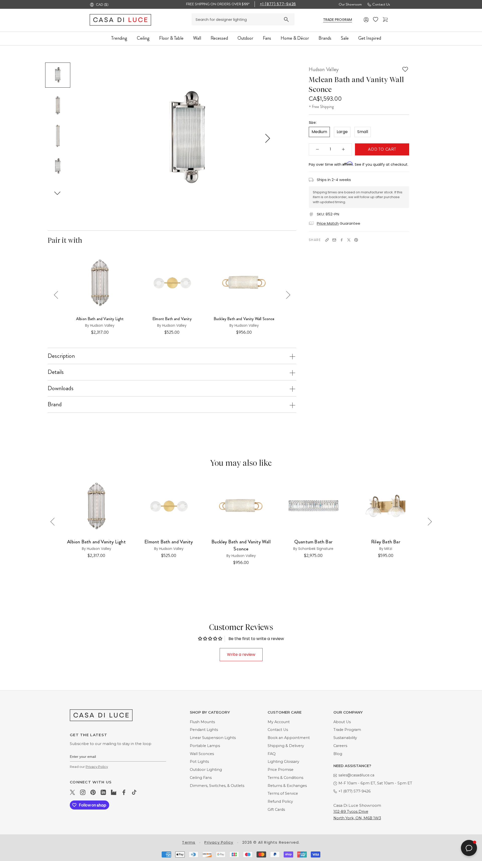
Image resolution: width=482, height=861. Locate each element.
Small (362, 132)
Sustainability (345, 737)
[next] (266, 138)
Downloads (61, 388)
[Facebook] (341, 240)
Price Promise (280, 769)
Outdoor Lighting (206, 769)
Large (342, 132)
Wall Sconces (202, 754)
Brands (325, 38)
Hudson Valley (324, 69)
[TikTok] (134, 792)
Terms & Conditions (285, 777)
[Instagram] (82, 792)
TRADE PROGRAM (337, 19)
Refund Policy (280, 801)
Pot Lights (199, 761)
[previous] (107, 138)
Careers (340, 745)
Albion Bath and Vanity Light (100, 319)
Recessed (219, 38)
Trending (119, 38)
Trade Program (347, 729)
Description (61, 356)
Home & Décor (295, 38)
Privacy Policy (97, 767)
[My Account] (366, 20)
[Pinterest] (356, 240)
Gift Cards (276, 809)
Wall (197, 38)
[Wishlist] (376, 20)
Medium (319, 132)
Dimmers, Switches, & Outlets (217, 785)
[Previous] (58, 295)
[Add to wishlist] (405, 69)
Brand (55, 404)
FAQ (272, 754)
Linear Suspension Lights (213, 737)
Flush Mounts (202, 722)
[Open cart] (386, 19)
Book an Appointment (289, 737)
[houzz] (113, 792)
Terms (188, 842)
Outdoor (245, 38)
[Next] (286, 295)
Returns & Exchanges (287, 785)
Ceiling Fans (201, 777)
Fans (267, 38)
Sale (345, 38)
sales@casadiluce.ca (356, 775)
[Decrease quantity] (317, 149)
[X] (349, 240)
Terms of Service (283, 793)
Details (56, 372)
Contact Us (381, 4)
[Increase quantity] (343, 149)
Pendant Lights (204, 729)
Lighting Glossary (283, 761)
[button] (57, 193)
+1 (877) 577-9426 (278, 4)
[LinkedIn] (103, 792)
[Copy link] (327, 240)
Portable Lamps (205, 745)
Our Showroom (350, 4)
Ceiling (143, 38)
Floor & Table (171, 38)
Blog (337, 754)
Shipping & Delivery (286, 745)
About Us (342, 722)
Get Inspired (369, 38)
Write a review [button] (241, 654)
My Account (279, 722)
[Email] (334, 240)
